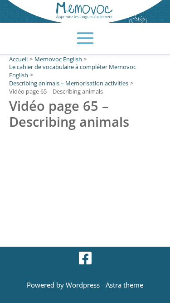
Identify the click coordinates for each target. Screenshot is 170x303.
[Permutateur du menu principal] (85, 38)
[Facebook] (85, 258)
